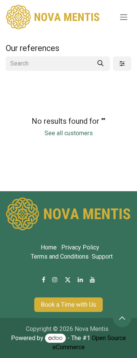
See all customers (69, 133)
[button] (122, 318)
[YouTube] (92, 279)
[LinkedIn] (80, 279)
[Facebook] (43, 279)
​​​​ (68, 304)
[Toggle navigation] (123, 17)
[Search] (100, 63)
